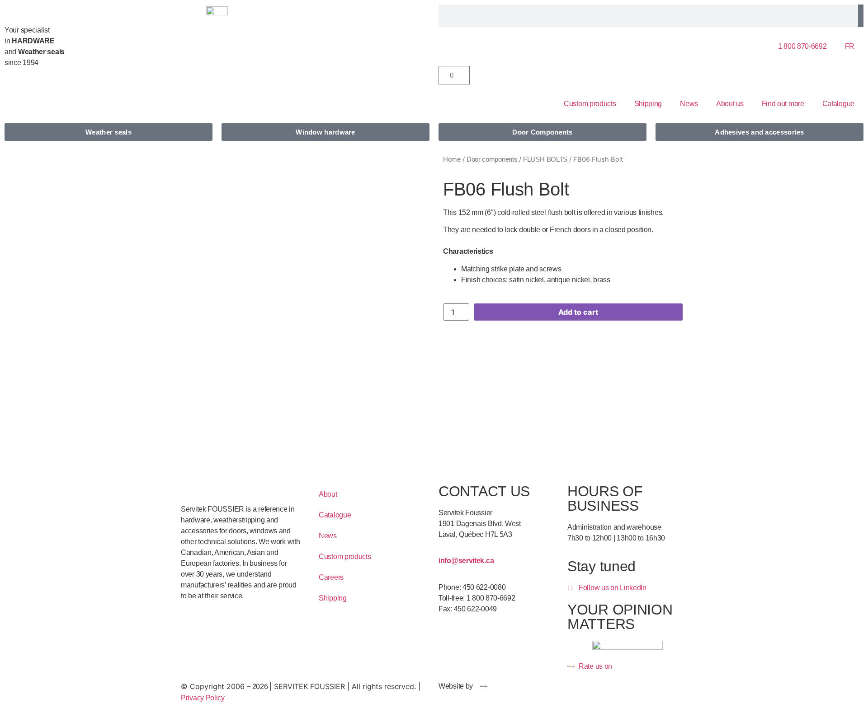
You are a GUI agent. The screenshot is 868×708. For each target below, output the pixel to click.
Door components (492, 159)
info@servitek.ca (466, 560)
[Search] (860, 16)
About (328, 494)
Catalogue (838, 103)
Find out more (783, 103)
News (689, 103)
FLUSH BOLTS (545, 159)
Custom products (590, 103)
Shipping (648, 103)
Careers (331, 577)
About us (730, 103)
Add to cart (578, 312)
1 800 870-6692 (802, 46)
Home (452, 159)
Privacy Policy (203, 698)
